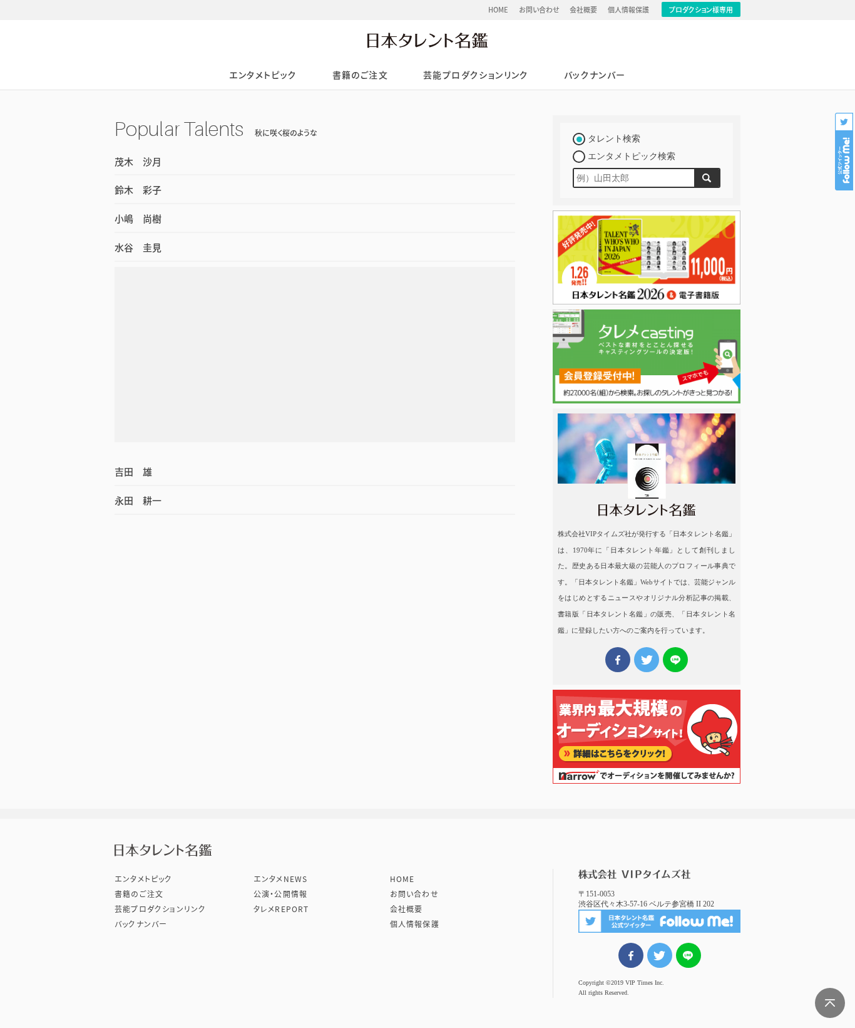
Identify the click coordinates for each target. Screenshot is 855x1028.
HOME (498, 9)
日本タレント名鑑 (427, 40)
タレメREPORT (281, 909)
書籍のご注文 (360, 75)
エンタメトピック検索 (631, 156)
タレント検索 (614, 138)
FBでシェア (630, 955)
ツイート (659, 955)
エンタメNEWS (280, 879)
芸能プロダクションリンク (476, 75)
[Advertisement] (315, 354)
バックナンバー (595, 75)
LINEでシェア (688, 955)
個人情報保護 (628, 9)
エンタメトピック (263, 75)
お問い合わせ (539, 9)
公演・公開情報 (280, 894)
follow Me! (845, 151)
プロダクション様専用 (701, 9)
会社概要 (583, 9)
